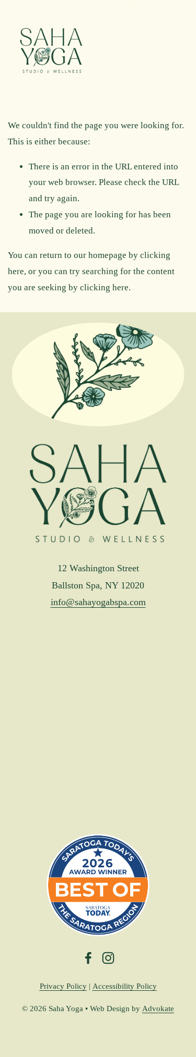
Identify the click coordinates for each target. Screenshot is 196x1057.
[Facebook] (88, 958)
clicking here (104, 287)
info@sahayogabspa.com (98, 602)
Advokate (158, 1008)
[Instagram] (108, 958)
